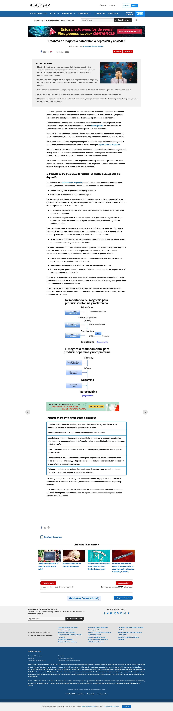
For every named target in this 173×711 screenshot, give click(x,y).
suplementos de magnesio (109, 145)
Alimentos (99, 14)
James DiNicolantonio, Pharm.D (93, 46)
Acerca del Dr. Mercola (129, 13)
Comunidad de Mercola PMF (37, 660)
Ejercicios (83, 14)
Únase (134, 6)
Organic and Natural (94, 635)
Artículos (113, 14)
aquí (67, 681)
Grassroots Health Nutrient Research (69, 636)
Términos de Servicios (112, 706)
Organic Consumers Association (68, 627)
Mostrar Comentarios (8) (85, 598)
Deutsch (103, 9)
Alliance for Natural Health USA (98, 627)
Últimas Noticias (38, 14)
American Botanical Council (97, 637)
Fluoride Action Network (65, 639)
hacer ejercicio (97, 126)
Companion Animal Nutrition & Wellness (130, 629)
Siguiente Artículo (124, 583)
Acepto (126, 706)
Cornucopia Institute (94, 630)
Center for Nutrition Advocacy (67, 642)
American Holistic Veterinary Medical (130, 634)
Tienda (139, 13)
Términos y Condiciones (65, 658)
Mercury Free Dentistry (65, 630)
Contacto (61, 656)
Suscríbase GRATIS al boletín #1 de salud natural (54, 21)
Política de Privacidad (89, 706)
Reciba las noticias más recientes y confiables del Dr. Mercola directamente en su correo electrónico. (56, 613)
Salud (53, 14)
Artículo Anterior (48, 583)
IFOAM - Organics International (98, 639)
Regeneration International (66, 632)
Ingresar (126, 6)
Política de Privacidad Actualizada (69, 660)
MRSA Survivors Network (96, 642)
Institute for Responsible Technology (99, 632)
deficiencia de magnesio (72, 182)
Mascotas (67, 14)
